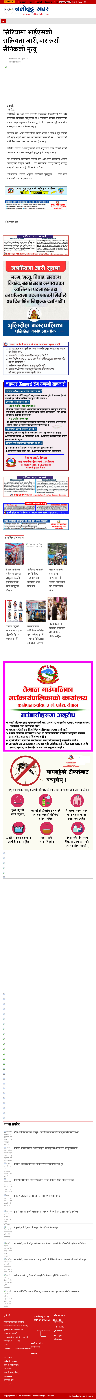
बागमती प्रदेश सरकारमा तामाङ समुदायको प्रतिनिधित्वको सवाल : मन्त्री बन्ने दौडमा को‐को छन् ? (50, 1259)
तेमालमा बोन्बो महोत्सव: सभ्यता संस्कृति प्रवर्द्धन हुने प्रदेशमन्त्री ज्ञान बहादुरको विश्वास (13, 580)
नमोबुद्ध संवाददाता (14, 61)
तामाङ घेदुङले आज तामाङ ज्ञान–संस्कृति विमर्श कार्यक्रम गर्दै (14, 632)
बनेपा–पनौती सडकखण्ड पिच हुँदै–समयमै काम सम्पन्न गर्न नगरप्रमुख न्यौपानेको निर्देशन (46, 1132)
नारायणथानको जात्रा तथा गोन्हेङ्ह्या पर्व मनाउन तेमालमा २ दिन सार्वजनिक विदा (57, 580)
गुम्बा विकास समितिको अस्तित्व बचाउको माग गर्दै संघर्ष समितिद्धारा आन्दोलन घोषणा (35, 634)
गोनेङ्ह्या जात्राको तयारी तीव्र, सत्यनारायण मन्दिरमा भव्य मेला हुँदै (35, 578)
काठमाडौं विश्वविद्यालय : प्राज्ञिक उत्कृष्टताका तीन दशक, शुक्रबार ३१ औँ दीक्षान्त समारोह (46, 1291)
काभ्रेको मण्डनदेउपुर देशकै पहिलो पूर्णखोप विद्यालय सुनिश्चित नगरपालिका (41, 1275)
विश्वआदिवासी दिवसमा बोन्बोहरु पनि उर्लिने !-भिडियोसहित (57, 630)
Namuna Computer (86, 1396)
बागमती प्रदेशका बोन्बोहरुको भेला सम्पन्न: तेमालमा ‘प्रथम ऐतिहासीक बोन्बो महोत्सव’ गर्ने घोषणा (50, 1244)
